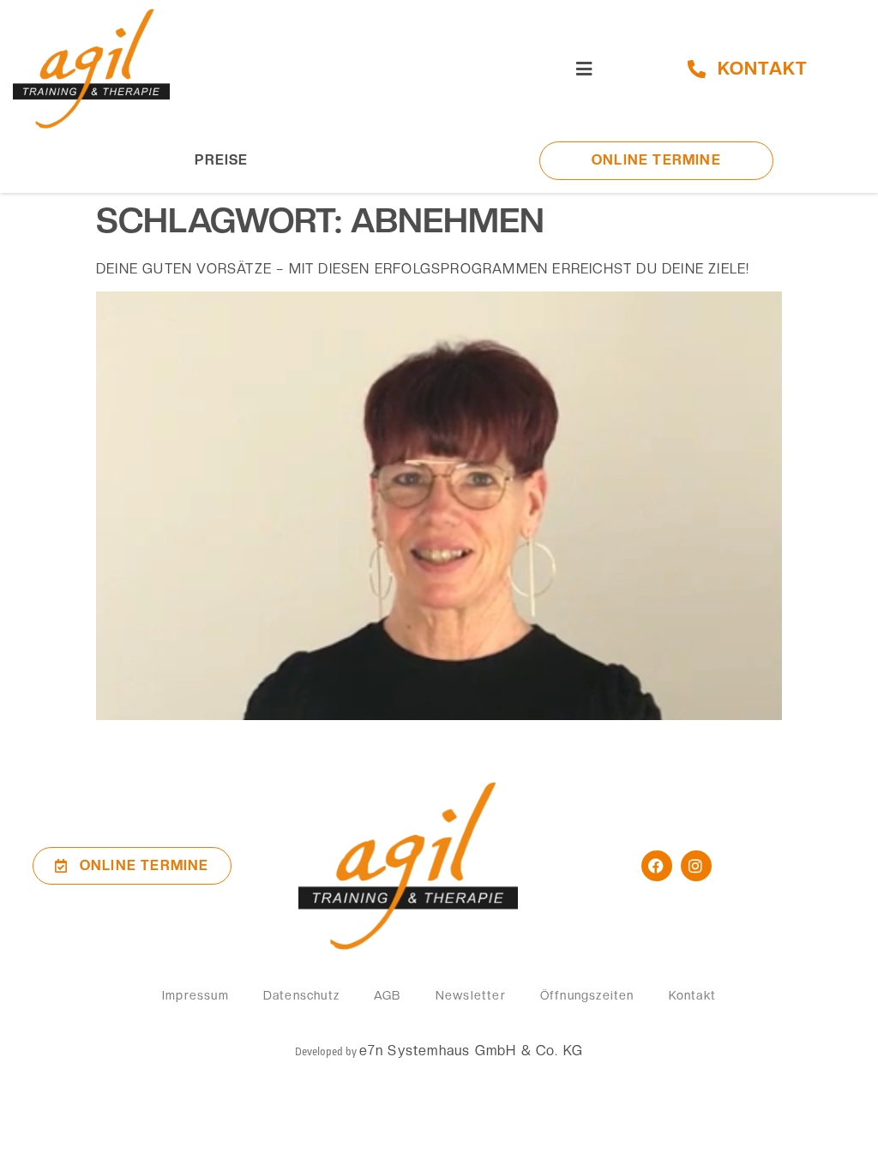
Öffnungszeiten (587, 995)
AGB (387, 995)
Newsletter (471, 995)
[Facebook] (656, 865)
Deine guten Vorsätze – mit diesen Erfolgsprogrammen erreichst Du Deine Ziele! (422, 269)
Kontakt (692, 995)
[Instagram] (696, 865)
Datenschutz (301, 995)
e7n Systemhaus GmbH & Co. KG (471, 1050)
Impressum (195, 995)
